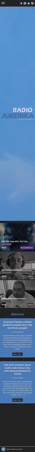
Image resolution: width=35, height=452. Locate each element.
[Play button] (3, 449)
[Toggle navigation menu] (3, 3)
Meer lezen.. (17, 354)
